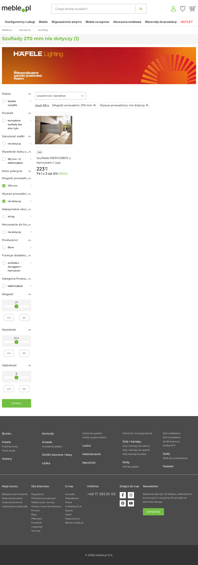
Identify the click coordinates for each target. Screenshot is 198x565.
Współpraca (72, 498)
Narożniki (89, 462)
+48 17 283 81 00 (101, 494)
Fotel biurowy (10, 446)
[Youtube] (131, 503)
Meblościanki (91, 454)
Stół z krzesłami (172, 437)
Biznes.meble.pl (74, 522)
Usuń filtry (42, 105)
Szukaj (140, 8)
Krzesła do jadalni (52, 446)
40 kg (19, 216)
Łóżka (46, 463)
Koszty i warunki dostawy (46, 506)
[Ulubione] (182, 9)
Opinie (69, 510)
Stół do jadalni (131, 466)
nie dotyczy (19, 143)
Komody (48, 433)
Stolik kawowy (171, 441)
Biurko (6, 433)
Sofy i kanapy (132, 441)
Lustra (86, 445)
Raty (34, 514)
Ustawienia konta (12, 502)
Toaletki (168, 466)
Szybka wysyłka (19, 103)
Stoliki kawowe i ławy (57, 454)
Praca (68, 502)
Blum (19, 247)
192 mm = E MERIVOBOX (19, 161)
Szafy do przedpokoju (175, 458)
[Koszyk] (192, 9)
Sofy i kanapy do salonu (136, 445)
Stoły (126, 462)
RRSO (63, 173)
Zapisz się (153, 511)
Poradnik (36, 522)
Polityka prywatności (43, 498)
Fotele (6, 442)
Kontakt (70, 494)
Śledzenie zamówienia (14, 494)
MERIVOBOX (19, 286)
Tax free (35, 530)
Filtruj (16, 403)
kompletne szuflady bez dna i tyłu (19, 124)
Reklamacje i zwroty (43, 502)
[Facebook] (123, 495)
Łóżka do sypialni (92, 433)
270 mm (19, 185)
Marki (68, 514)
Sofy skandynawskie (134, 454)
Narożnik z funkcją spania (137, 433)
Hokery (7, 458)
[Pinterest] (123, 503)
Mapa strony (72, 518)
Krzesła (47, 442)
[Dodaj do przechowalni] (66, 116)
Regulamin (37, 494)
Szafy (166, 453)
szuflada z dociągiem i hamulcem (19, 266)
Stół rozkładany (172, 433)
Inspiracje (36, 526)
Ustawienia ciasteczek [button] (14, 506)
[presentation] (8, 66)
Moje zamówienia (12, 498)
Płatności (36, 518)
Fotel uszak (8, 450)
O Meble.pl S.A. (73, 506)
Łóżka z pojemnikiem (94, 437)
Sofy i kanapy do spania (136, 449)
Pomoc (35, 510)
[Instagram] (131, 495)
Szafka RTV (169, 445)
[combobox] (60, 96)
